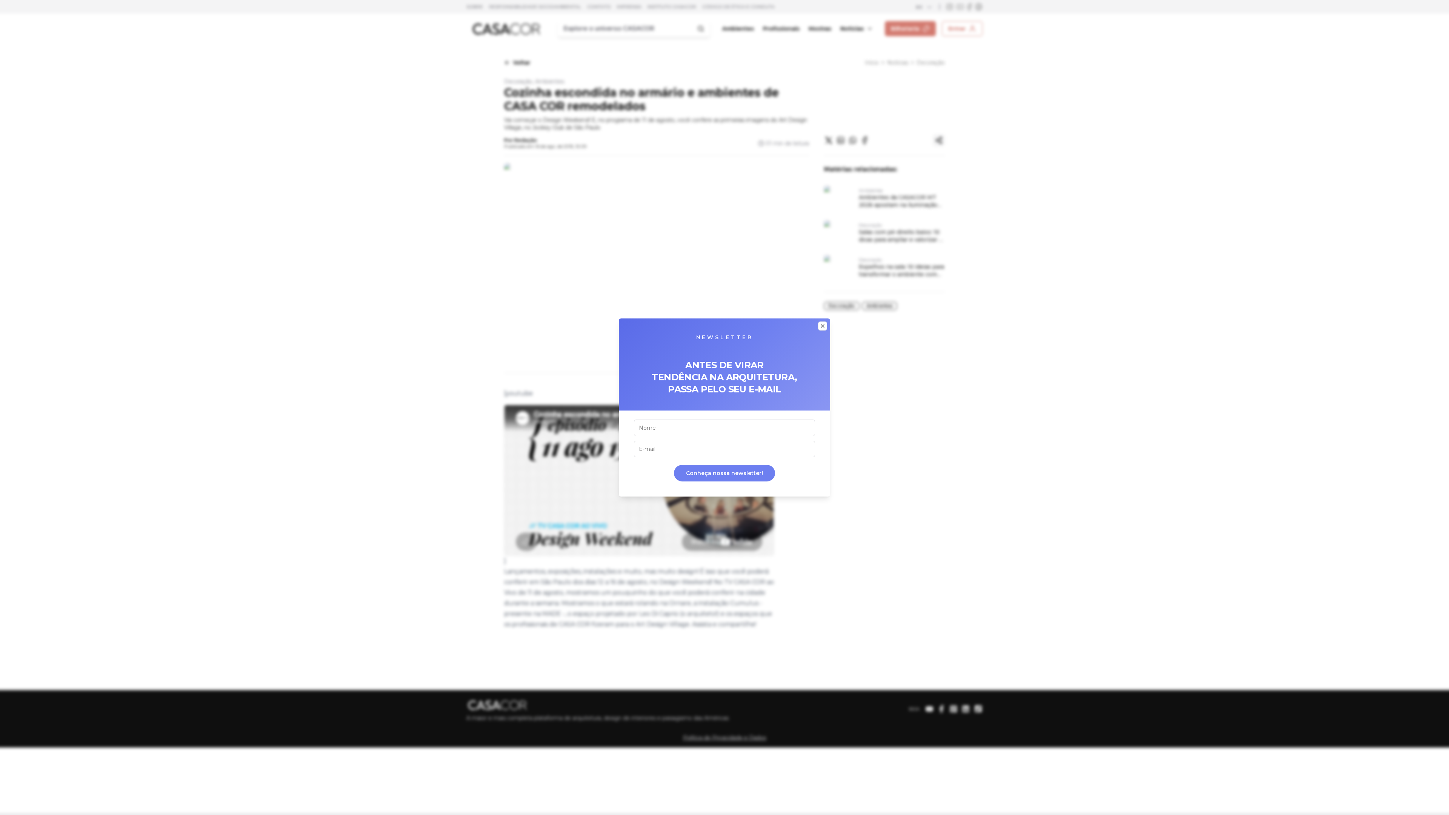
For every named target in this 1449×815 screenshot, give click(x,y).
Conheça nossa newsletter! (724, 473)
